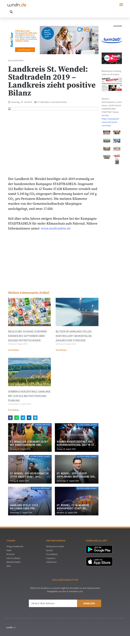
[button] (121, 5)
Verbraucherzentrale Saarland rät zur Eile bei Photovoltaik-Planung (29, 396)
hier (107, 115)
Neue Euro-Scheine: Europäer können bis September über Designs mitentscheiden (27, 336)
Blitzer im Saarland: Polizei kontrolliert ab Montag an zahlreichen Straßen (74, 336)
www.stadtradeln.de (56, 228)
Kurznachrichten (16, 60)
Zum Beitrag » (14, 350)
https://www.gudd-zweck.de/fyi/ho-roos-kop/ (110, 122)
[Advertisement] (53, 261)
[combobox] (36, 12)
